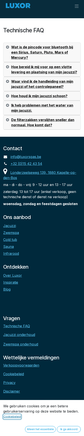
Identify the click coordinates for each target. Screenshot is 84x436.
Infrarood (11, 253)
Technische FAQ (16, 326)
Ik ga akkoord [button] (69, 429)
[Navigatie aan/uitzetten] (77, 6)
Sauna (8, 246)
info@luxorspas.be (26, 157)
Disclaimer (11, 391)
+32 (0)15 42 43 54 (26, 163)
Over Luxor (12, 275)
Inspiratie (10, 282)
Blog (7, 289)
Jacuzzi (9, 226)
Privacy (9, 382)
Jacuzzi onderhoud (19, 334)
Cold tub (10, 239)
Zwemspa (11, 232)
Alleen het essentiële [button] (40, 429)
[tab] (42, 52)
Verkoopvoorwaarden (21, 365)
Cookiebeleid (13, 374)
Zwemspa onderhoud (20, 344)
